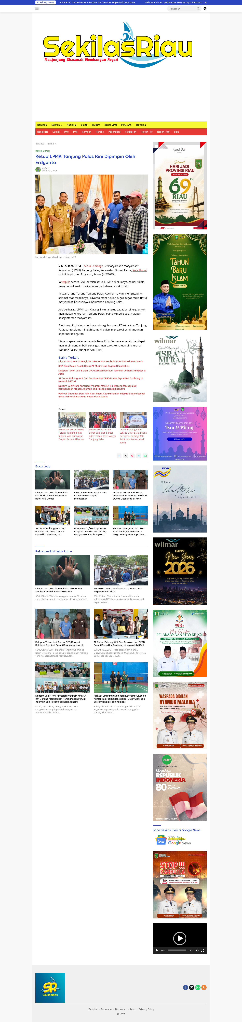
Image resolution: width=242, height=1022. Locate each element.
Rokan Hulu (163, 131)
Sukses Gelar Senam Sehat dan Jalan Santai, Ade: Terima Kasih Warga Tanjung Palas (102, 434)
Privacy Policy (146, 1009)
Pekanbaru (114, 131)
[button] (198, 8)
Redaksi (45, 168)
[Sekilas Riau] (117, 43)
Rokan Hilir (147, 131)
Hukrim (96, 124)
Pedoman (106, 1009)
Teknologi (141, 124)
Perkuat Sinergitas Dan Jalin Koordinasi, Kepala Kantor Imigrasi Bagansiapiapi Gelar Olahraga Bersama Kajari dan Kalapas (101, 395)
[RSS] (204, 988)
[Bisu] (197, 950)
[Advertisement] (121, 97)
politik (84, 124)
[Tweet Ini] (125, 455)
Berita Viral (111, 124)
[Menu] (37, 9)
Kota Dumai (140, 270)
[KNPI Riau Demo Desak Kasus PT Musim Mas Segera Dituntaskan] (91, 480)
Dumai (56, 131)
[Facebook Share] (119, 455)
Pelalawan (130, 131)
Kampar (86, 131)
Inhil (75, 131)
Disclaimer (121, 1009)
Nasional (71, 124)
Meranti (100, 131)
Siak (176, 131)
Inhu (66, 131)
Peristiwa (126, 124)
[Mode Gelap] (205, 9)
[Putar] (157, 950)
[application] (180, 938)
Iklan (132, 1009)
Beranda (42, 124)
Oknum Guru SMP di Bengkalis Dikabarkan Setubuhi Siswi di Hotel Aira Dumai (100, 361)
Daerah (56, 124)
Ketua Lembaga (93, 266)
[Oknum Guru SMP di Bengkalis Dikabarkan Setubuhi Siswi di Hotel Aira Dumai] (52, 480)
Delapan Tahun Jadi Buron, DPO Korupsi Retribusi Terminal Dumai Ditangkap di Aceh (131, 2)
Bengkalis (42, 131)
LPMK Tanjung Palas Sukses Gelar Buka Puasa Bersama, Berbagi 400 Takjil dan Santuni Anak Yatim (133, 436)
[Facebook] (185, 988)
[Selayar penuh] (202, 950)
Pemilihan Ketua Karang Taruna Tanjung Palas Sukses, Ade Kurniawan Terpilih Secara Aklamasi (71, 434)
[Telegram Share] (138, 455)
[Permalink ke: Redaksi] (38, 169)
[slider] (177, 950)
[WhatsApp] (198, 988)
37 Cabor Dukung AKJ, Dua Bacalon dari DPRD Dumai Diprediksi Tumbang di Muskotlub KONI (100, 380)
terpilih (65, 282)
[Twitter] (191, 988)
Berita (38, 150)
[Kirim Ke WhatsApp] (145, 455)
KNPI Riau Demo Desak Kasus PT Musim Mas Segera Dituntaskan (93, 366)
